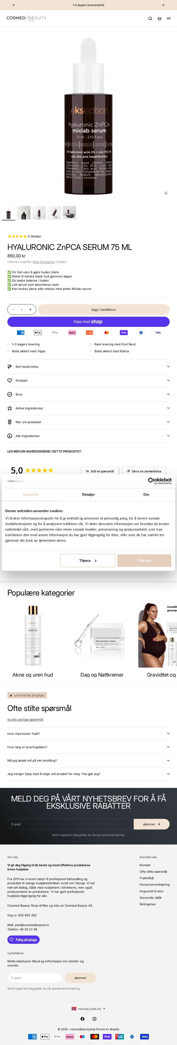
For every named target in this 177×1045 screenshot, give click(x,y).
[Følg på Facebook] (82, 1019)
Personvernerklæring (155, 884)
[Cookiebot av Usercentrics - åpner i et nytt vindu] (151, 481)
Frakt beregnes (43, 262)
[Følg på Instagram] (94, 1019)
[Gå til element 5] (69, 212)
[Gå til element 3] (39, 212)
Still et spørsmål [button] (102, 471)
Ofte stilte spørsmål (153, 871)
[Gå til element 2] (23, 212)
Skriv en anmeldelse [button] (146, 471)
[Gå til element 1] (8, 212)
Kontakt (145, 865)
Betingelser (148, 904)
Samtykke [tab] (31, 494)
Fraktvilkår (147, 878)
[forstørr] (166, 193)
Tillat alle (144, 560)
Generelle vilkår (151, 897)
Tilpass (85, 560)
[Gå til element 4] (54, 212)
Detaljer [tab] (88, 494)
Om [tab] (146, 494)
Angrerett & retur (152, 891)
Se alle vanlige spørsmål (25, 719)
